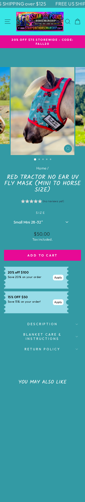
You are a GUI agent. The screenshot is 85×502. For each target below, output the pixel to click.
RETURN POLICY (42, 349)
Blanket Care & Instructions (42, 337)
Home (41, 168)
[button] (42, 202)
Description (42, 324)
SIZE (41, 212)
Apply (58, 277)
